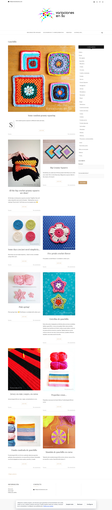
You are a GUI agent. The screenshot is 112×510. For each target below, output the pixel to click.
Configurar (90, 504)
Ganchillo (81, 61)
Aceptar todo (69, 504)
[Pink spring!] (24, 287)
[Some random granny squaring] (41, 78)
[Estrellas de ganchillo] (59, 293)
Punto (80, 55)
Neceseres (82, 95)
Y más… (81, 155)
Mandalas (82, 129)
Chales (81, 66)
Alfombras (82, 104)
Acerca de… (78, 32)
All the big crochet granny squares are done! (24, 191)
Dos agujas (82, 58)
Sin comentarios (71, 134)
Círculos (82, 70)
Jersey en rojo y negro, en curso (24, 394)
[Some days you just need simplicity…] (24, 231)
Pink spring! (24, 307)
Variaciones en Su (16, 31)
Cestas (81, 113)
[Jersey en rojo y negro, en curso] (24, 369)
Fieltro (80, 52)
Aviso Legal (10, 490)
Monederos (83, 92)
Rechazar (79, 504)
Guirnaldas (82, 126)
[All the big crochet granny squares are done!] (24, 163)
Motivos (82, 135)
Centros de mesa (84, 110)
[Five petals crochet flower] (59, 233)
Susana (9, 134)
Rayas (81, 98)
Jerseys (81, 88)
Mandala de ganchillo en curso (59, 452)
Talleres (81, 152)
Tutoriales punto (83, 145)
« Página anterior (12, 474)
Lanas (80, 142)
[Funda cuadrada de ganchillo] (24, 431)
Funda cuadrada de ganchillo (24, 450)
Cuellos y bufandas (84, 73)
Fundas (81, 76)
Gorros (81, 79)
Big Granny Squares (59, 167)
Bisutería (82, 63)
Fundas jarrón (83, 120)
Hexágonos (82, 85)
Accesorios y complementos (53, 32)
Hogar (80, 101)
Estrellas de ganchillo (59, 319)
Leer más (41, 130)
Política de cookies (12, 492)
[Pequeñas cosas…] (59, 369)
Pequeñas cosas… (59, 395)
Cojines (82, 117)
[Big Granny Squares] (59, 152)
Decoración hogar (34, 32)
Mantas (69, 32)
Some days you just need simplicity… (24, 249)
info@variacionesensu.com (16, 1)
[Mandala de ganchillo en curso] (59, 432)
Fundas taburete (84, 123)
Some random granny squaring (41, 115)
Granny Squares (84, 82)
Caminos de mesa (84, 107)
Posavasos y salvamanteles (86, 139)
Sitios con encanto (83, 149)
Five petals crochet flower (59, 253)
